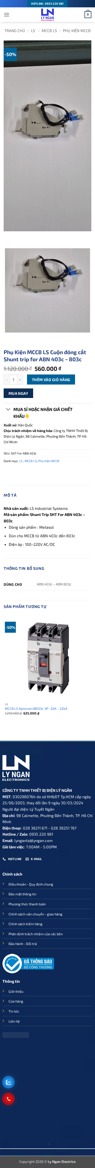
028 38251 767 (63, 828)
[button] (7, 15)
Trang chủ (14, 30)
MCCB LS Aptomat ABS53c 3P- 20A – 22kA (36, 708)
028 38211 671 (35, 828)
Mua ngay (18, 393)
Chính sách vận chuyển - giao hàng (35, 914)
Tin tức (14, 1011)
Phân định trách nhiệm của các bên (36, 934)
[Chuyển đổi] (8, 410)
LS (33, 30)
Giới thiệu (16, 991)
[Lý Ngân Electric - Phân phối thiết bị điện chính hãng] (47, 14)
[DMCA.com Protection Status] (15, 1034)
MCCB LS (49, 30)
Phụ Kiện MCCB (77, 30)
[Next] (22, 236)
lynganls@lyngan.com (33, 840)
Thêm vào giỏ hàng (51, 379)
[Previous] (8, 236)
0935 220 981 (41, 834)
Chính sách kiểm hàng (25, 924)
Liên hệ (14, 1021)
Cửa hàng (16, 1001)
